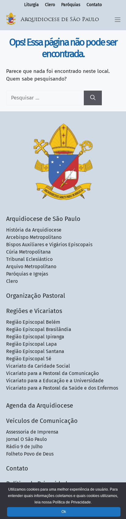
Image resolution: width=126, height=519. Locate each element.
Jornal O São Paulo (26, 439)
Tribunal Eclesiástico (29, 259)
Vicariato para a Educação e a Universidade (55, 381)
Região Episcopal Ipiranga (35, 337)
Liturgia (31, 4)
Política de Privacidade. (72, 502)
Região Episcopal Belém (33, 322)
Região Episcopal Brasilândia (38, 329)
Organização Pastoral (35, 295)
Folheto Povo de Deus (30, 454)
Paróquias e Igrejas (27, 274)
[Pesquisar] (93, 98)
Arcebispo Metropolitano (33, 237)
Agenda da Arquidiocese (39, 405)
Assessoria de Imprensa (32, 432)
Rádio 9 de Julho (24, 446)
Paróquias (70, 4)
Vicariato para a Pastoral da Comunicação (52, 373)
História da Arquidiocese (33, 230)
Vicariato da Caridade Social (38, 366)
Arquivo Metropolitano (31, 266)
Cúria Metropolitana (28, 252)
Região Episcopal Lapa (31, 344)
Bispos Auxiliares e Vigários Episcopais (49, 244)
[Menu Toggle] (117, 20)
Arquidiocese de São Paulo (60, 19)
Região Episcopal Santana (35, 351)
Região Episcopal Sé (28, 359)
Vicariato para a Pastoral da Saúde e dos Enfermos (62, 388)
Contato (94, 4)
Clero (50, 4)
